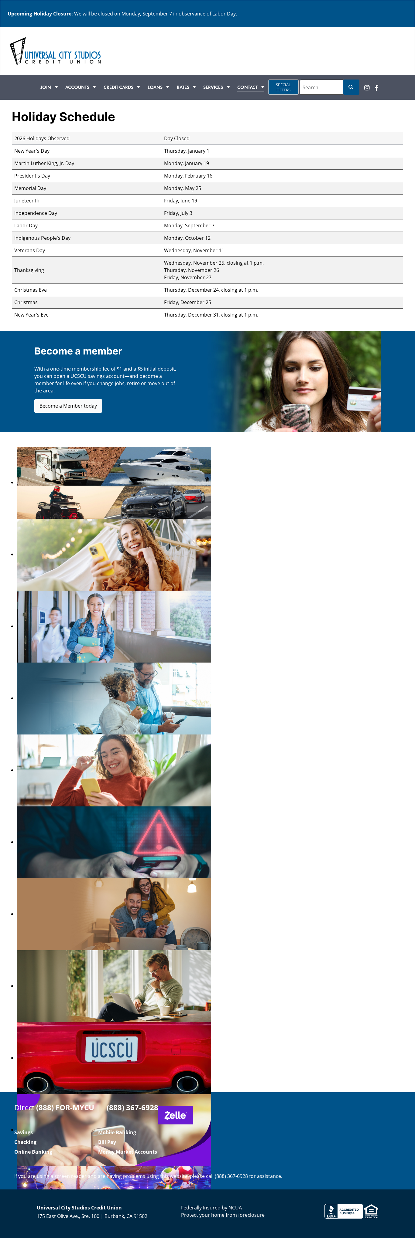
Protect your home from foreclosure (223, 1215)
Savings (23, 1132)
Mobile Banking (117, 1132)
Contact (247, 86)
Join (45, 86)
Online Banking (33, 1151)
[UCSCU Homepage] (55, 50)
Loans (155, 86)
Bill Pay (107, 1142)
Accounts (77, 86)
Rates (183, 86)
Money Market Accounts (127, 1151)
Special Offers (283, 87)
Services (213, 86)
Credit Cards (118, 86)
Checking (25, 1142)
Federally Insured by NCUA (211, 1207)
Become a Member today (68, 405)
